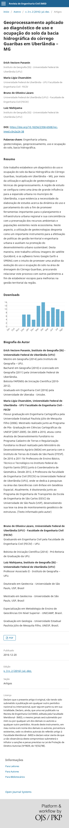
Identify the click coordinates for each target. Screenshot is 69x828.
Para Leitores (12, 766)
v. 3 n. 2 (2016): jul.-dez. (37, 11)
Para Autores (12, 771)
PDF (10, 637)
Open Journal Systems (18, 792)
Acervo (17, 11)
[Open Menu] (3, 3)
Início (6, 11)
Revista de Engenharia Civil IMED (28, 3)
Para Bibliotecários (15, 776)
